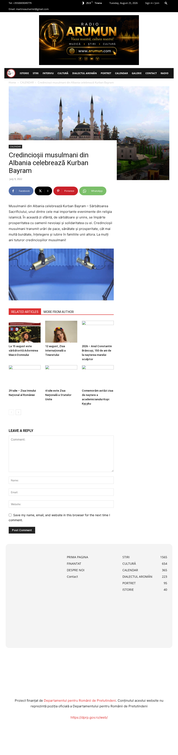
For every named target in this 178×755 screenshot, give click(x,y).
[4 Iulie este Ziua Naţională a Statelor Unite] (61, 376)
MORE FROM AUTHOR (59, 312)
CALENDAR (121, 73)
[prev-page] (11, 412)
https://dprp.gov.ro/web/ (89, 717)
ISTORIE (24, 73)
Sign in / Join (152, 3)
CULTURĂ (63, 73)
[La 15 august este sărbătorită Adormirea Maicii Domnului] (25, 332)
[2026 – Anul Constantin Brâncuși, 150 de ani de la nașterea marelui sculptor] (98, 332)
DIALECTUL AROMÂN (84, 73)
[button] (166, 3)
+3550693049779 (22, 3)
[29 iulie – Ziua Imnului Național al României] (25, 376)
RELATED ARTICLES (24, 312)
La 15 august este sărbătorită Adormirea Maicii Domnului (23, 350)
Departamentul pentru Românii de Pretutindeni (80, 700)
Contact (151, 73)
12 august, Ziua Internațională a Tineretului (55, 350)
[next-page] (18, 412)
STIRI (36, 73)
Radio (164, 73)
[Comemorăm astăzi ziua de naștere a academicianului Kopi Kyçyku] (98, 376)
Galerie (137, 73)
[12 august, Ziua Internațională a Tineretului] (61, 332)
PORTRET (106, 73)
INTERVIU (48, 73)
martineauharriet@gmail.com (32, 9)
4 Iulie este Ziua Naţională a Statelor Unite (58, 395)
